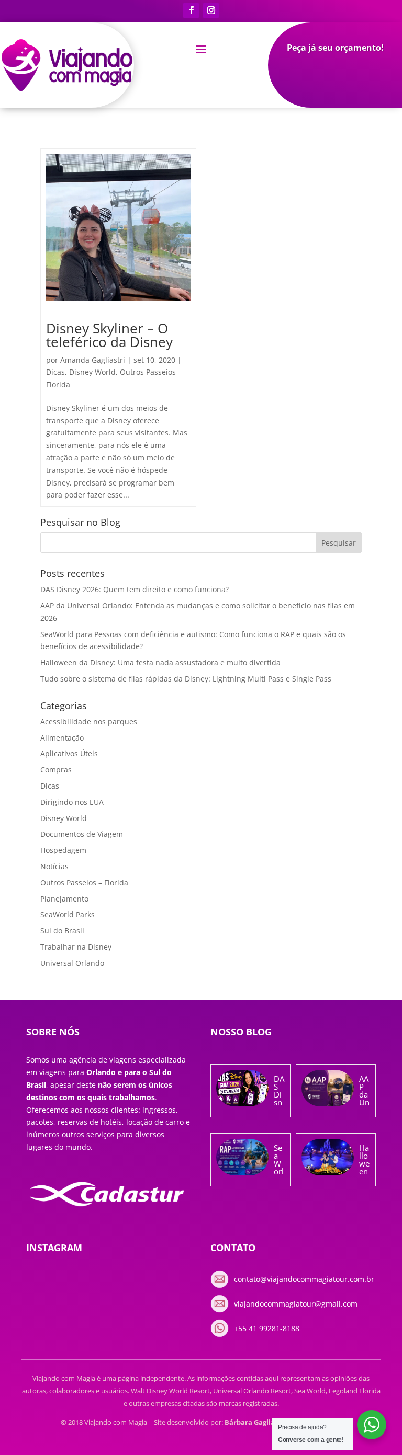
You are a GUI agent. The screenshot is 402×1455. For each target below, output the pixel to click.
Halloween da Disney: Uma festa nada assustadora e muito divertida (160, 662)
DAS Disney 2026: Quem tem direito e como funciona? (134, 589)
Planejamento (64, 899)
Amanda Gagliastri (92, 360)
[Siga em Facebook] (191, 10)
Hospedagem (63, 850)
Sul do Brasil (62, 931)
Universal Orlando (72, 963)
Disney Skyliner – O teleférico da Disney (109, 335)
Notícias (54, 866)
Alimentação (62, 738)
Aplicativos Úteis (69, 753)
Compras (56, 770)
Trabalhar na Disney (75, 947)
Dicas (55, 372)
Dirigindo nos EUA (72, 802)
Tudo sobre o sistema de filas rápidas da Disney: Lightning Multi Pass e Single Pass (185, 679)
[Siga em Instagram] (211, 10)
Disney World (92, 372)
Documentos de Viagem (81, 834)
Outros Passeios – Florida (84, 882)
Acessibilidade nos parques (88, 721)
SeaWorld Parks (67, 914)
